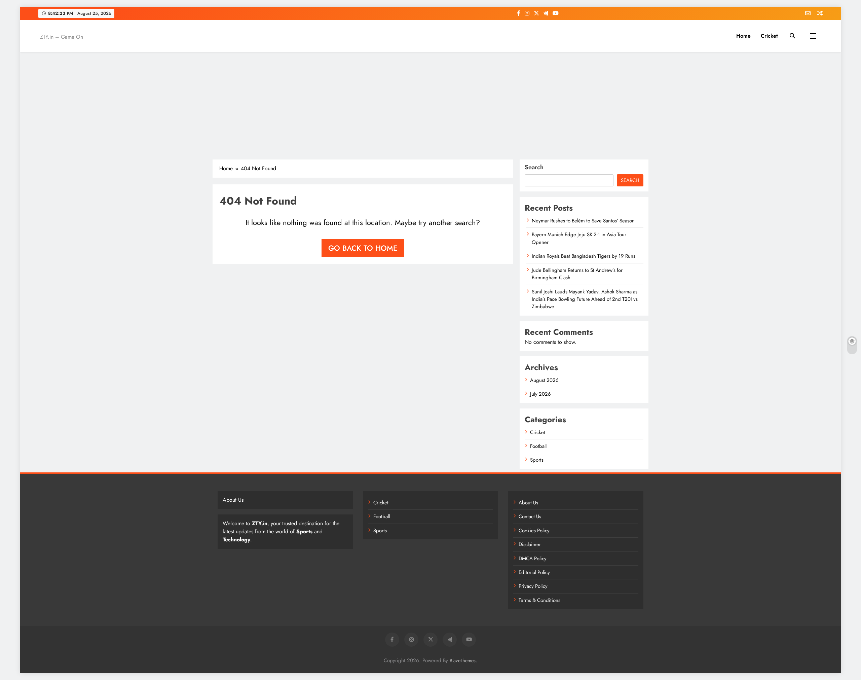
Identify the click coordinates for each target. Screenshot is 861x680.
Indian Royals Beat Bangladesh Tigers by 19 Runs (583, 256)
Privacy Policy (533, 586)
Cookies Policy (534, 530)
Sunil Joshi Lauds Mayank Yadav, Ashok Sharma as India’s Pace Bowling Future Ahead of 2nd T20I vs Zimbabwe (585, 299)
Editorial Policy (534, 572)
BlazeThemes (463, 660)
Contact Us (530, 516)
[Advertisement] (430, 106)
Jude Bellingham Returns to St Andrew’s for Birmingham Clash (577, 273)
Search (534, 167)
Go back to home (363, 248)
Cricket (769, 36)
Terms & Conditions (539, 600)
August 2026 (544, 380)
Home (743, 36)
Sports (537, 460)
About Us (528, 502)
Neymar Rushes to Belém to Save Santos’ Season (583, 220)
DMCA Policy (533, 558)
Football (538, 446)
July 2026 (540, 394)
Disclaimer (530, 544)
